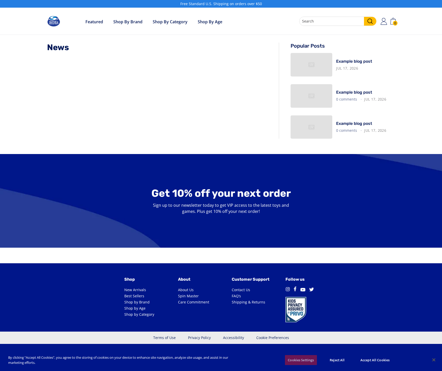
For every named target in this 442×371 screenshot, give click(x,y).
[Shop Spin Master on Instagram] (287, 290)
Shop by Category (170, 22)
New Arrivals (135, 289)
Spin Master (188, 295)
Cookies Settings (301, 360)
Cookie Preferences (272, 337)
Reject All (337, 360)
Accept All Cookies (375, 360)
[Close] (433, 359)
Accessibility (233, 337)
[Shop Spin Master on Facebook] (295, 290)
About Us (186, 289)
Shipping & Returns (248, 302)
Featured (94, 22)
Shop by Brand (127, 22)
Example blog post (354, 61)
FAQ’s (236, 295)
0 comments (347, 99)
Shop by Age (135, 308)
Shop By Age (210, 22)
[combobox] (338, 21)
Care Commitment (193, 302)
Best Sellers (134, 295)
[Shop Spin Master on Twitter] (311, 290)
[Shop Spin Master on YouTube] (302, 290)
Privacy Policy (199, 337)
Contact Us (241, 289)
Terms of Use (164, 337)
